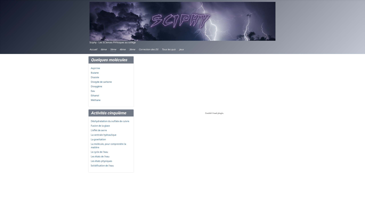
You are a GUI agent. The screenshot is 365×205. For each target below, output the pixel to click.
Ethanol (95, 95)
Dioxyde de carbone (101, 81)
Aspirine (95, 68)
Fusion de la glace (100, 125)
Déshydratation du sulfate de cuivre (110, 121)
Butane (95, 72)
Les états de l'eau (100, 156)
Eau (93, 91)
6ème (104, 49)
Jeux (181, 49)
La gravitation (98, 139)
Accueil (93, 49)
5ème (113, 49)
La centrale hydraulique (103, 134)
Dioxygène (96, 86)
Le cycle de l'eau (99, 151)
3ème (132, 49)
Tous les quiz (169, 49)
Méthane (96, 100)
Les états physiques (101, 161)
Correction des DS (148, 49)
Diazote (95, 77)
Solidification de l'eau (102, 165)
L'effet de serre (99, 130)
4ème (123, 49)
